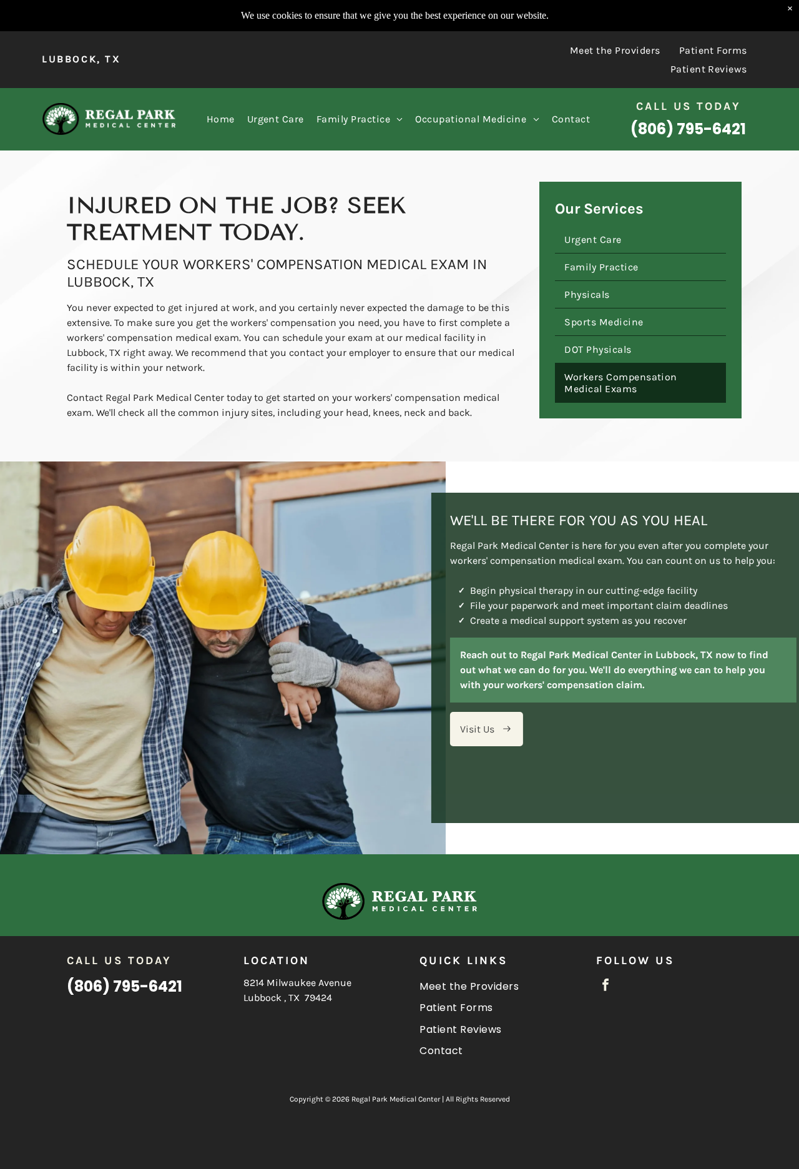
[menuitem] (615, 50)
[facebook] (605, 986)
